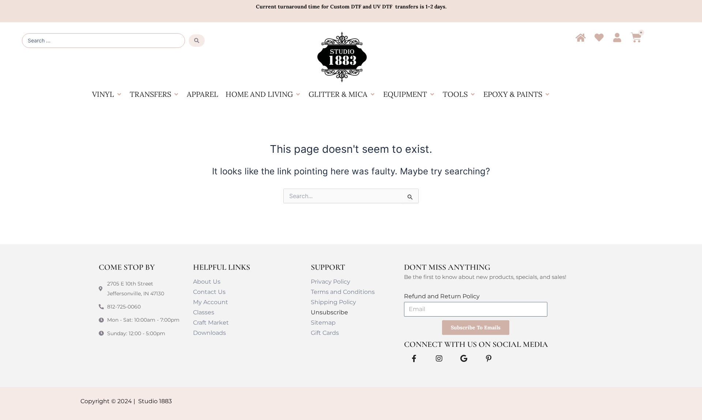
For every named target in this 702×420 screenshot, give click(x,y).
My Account (210, 302)
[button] (107, 94)
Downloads (209, 332)
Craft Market (211, 322)
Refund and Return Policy (442, 296)
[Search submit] (197, 40)
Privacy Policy (330, 281)
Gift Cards (325, 332)
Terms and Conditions (343, 291)
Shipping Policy (333, 302)
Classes (203, 312)
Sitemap (323, 322)
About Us (206, 281)
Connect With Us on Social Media (476, 344)
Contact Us (209, 291)
